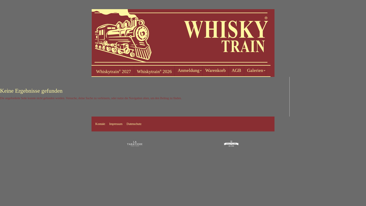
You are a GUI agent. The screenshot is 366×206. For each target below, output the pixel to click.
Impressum (115, 124)
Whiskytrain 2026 (154, 71)
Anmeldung (188, 70)
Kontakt (100, 124)
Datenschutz (134, 124)
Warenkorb (215, 70)
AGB (236, 70)
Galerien (255, 70)
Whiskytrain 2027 (113, 71)
